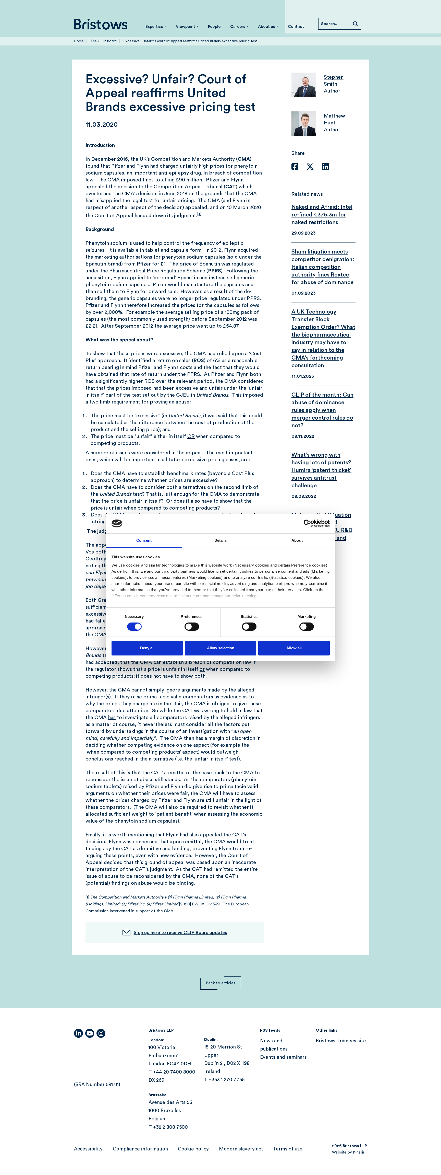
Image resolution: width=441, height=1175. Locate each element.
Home (79, 41)
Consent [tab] (144, 540)
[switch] (192, 627)
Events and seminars (283, 1057)
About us (266, 27)
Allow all (294, 648)
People (214, 27)
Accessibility (88, 1149)
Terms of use (287, 1149)
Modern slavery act (241, 1149)
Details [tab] (220, 540)
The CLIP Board (103, 41)
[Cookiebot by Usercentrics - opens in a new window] (307, 523)
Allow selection (220, 648)
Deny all (147, 648)
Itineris (359, 1152)
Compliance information (140, 1149)
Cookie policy (193, 1149)
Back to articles (220, 983)
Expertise (154, 27)
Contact (296, 27)
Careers (237, 27)
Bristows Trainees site (341, 1041)
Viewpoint (185, 27)
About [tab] (297, 540)
